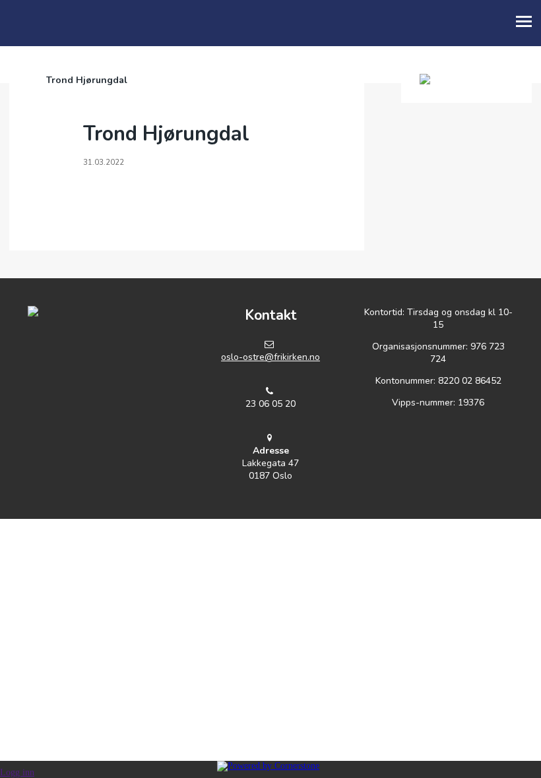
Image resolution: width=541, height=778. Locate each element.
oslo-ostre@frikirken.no (270, 357)
